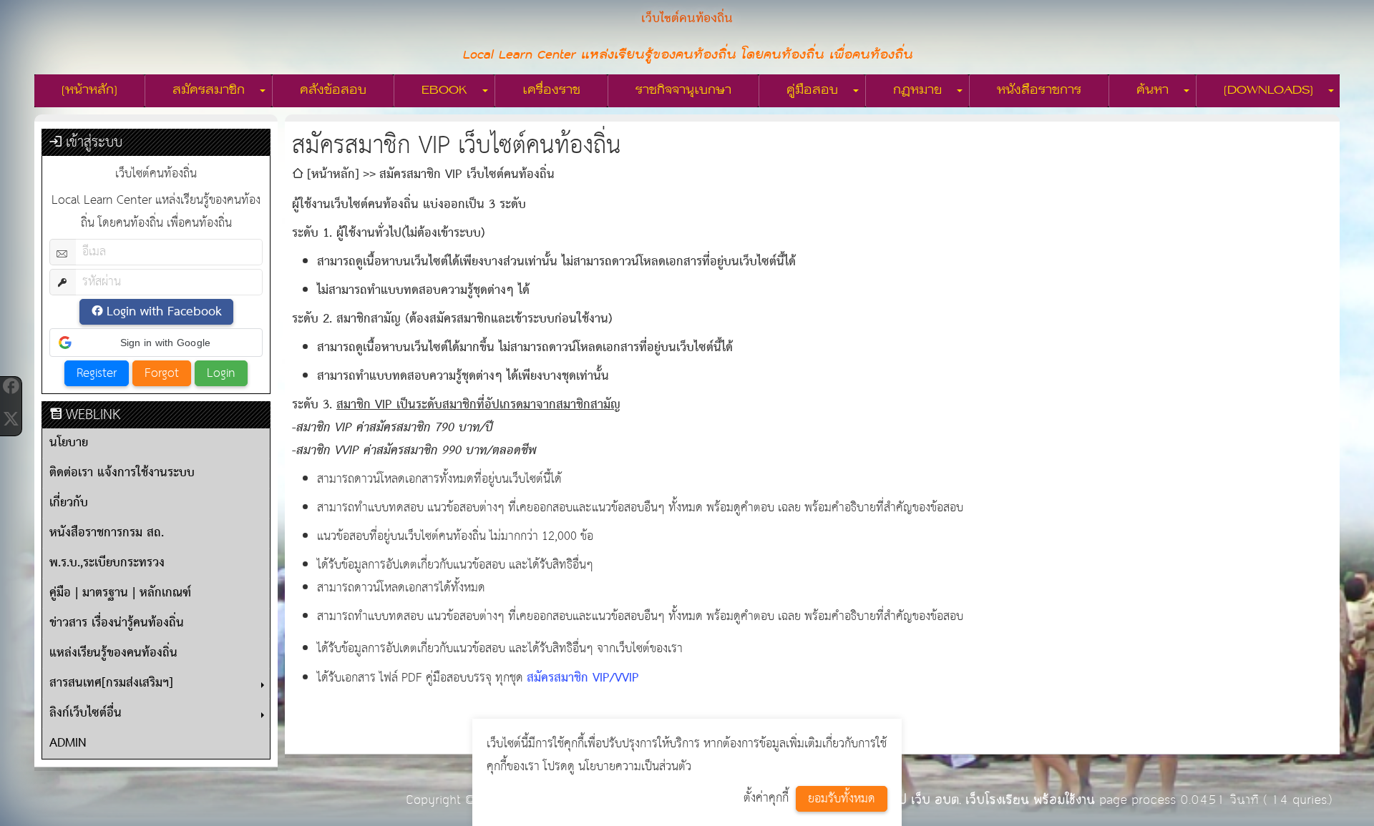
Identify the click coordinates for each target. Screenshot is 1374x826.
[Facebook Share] (10, 386)
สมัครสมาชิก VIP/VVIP (583, 678)
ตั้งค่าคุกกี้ (766, 798)
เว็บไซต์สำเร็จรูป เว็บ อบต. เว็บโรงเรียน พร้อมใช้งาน (958, 800)
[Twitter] (10, 419)
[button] (156, 342)
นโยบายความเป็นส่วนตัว (634, 767)
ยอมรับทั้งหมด (841, 799)
